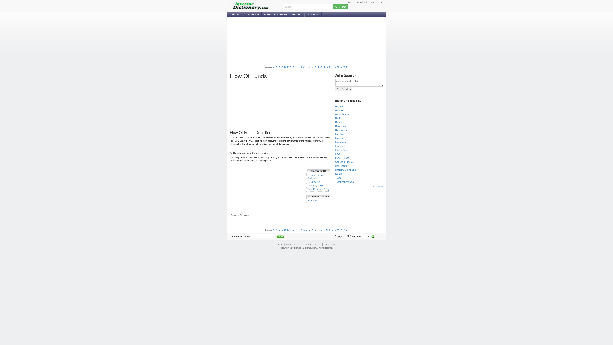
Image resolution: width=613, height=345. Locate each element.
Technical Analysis (344, 181)
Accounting (340, 105)
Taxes (338, 177)
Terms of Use (330, 244)
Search (342, 6)
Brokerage (340, 125)
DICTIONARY (253, 14)
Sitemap (307, 244)
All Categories (378, 186)
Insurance (340, 145)
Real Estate (341, 165)
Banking (339, 117)
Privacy (318, 244)
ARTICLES (297, 14)
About (288, 244)
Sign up (351, 2)
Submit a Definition (365, 2)
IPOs (337, 153)
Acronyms (340, 109)
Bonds (338, 121)
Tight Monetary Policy (318, 189)
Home (280, 244)
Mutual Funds (342, 157)
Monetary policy (315, 185)
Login (379, 2)
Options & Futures (344, 161)
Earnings (339, 133)
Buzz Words (341, 129)
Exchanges (340, 141)
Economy (312, 200)
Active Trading (342, 113)
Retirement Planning (345, 169)
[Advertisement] (306, 42)
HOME (238, 14)
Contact (297, 244)
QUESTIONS (313, 14)
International (341, 149)
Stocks (338, 173)
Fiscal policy (313, 181)
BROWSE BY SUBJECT (275, 14)
